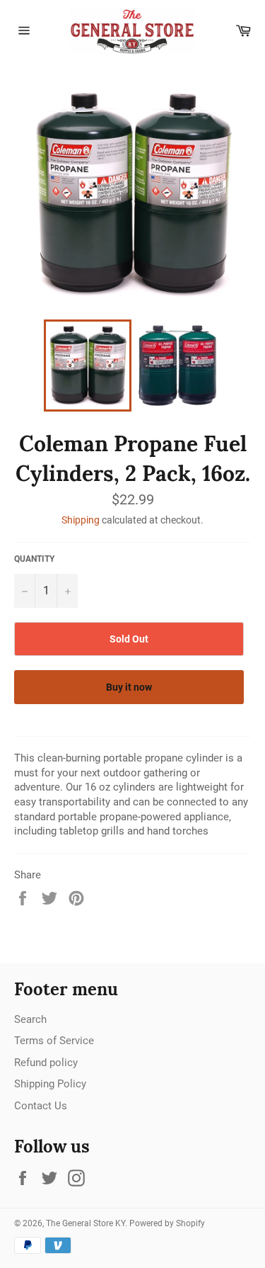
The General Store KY (85, 1223)
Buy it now (129, 687)
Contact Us (40, 1105)
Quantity (34, 559)
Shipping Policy (50, 1083)
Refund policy (46, 1062)
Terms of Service (54, 1040)
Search (30, 1019)
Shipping (80, 520)
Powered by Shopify (167, 1223)
